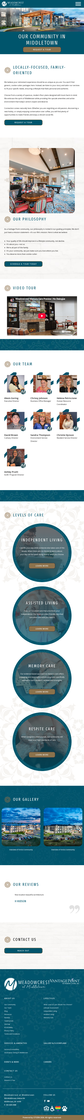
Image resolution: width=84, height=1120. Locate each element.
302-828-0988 (11, 1105)
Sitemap (7, 1024)
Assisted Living (49, 1014)
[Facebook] (45, 1101)
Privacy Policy (9, 1031)
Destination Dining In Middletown (16, 1053)
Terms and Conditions (12, 1034)
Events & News (11, 1062)
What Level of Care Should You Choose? (58, 1005)
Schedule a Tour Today (23, 264)
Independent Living (50, 1011)
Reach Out (23, 950)
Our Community (10, 1005)
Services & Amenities (11, 1049)
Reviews (7, 1018)
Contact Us (8, 1077)
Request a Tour (42, 49)
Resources (8, 1014)
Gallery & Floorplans (55, 1043)
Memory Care (48, 1018)
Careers (48, 1062)
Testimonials (8, 1021)
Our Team (7, 1008)
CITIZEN (36, 1117)
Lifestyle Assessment (51, 1008)
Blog (6, 1011)
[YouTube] (48, 1101)
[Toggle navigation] (78, 4)
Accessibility (8, 1027)
